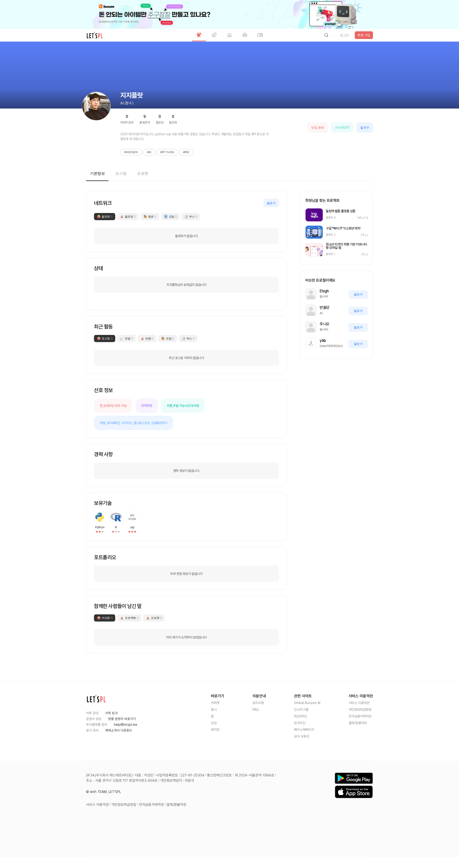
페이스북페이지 (304, 729)
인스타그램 (301, 709)
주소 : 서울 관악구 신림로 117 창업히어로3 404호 (122, 780)
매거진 (215, 729)
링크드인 (300, 723)
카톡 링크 (111, 713)
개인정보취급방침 (360, 709)
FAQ (255, 709)
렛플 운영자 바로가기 (122, 719)
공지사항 (258, 703)
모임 (214, 723)
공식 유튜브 (301, 736)
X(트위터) (300, 716)
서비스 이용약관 (359, 703)
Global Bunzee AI (307, 703)
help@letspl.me (125, 724)
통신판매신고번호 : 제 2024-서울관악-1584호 (240, 775)
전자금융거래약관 (360, 716)
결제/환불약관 (358, 723)
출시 (214, 709)
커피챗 (215, 703)
